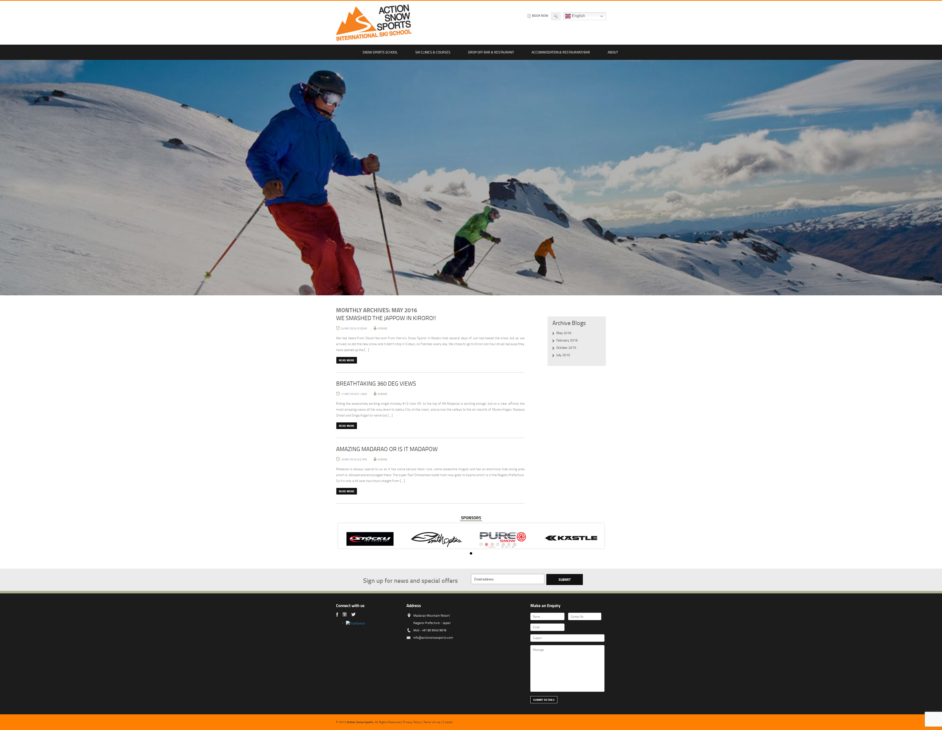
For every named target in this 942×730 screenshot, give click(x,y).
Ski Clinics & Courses (432, 52)
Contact (448, 722)
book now (540, 15)
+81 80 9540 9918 (434, 630)
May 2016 (563, 332)
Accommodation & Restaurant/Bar (561, 52)
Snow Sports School (380, 52)
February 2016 (567, 340)
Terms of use (431, 722)
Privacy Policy (412, 722)
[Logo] (374, 22)
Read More (346, 360)
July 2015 (563, 354)
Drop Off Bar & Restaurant (491, 52)
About (613, 52)
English (578, 16)
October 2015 (566, 347)
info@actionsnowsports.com (433, 637)
